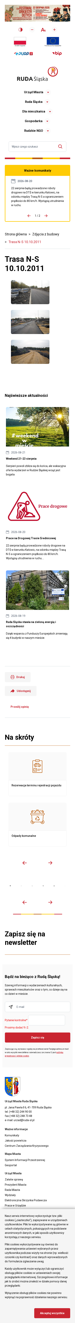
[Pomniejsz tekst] (32, 30)
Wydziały (10, 1195)
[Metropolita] (10, 886)
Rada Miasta (12, 1189)
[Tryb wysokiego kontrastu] (20, 30)
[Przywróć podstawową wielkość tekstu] (43, 29)
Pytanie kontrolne (16, 1020)
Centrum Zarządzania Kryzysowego (27, 1145)
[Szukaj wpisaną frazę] (61, 146)
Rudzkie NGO (33, 131)
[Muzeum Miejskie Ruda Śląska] (32, 885)
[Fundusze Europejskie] (53, 42)
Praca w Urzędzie (15, 1205)
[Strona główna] (37, 74)
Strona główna (16, 234)
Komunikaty (12, 1135)
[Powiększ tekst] (54, 30)
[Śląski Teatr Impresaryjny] (54, 886)
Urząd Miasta (33, 92)
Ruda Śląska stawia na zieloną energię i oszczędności (37, 605)
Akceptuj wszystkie (52, 1313)
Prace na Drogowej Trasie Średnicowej (37, 196)
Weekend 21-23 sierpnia (37, 442)
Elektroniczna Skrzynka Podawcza (26, 1200)
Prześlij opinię (20, 706)
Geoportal (11, 1165)
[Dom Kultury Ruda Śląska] (65, 886)
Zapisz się (37, 1037)
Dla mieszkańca (33, 111)
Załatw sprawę (14, 1179)
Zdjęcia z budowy (45, 234)
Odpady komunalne (37, 825)
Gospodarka (33, 121)
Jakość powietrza (15, 1140)
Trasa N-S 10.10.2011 (24, 242)
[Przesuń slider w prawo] (50, 863)
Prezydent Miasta (15, 1184)
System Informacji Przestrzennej (25, 1160)
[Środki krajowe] (20, 42)
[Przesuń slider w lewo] (24, 863)
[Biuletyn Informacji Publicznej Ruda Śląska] (57, 53)
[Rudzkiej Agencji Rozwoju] (21, 885)
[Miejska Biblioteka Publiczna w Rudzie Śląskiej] (43, 885)
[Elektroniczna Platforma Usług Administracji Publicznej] (23, 53)
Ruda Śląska (33, 102)
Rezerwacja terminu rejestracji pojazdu (37, 774)
